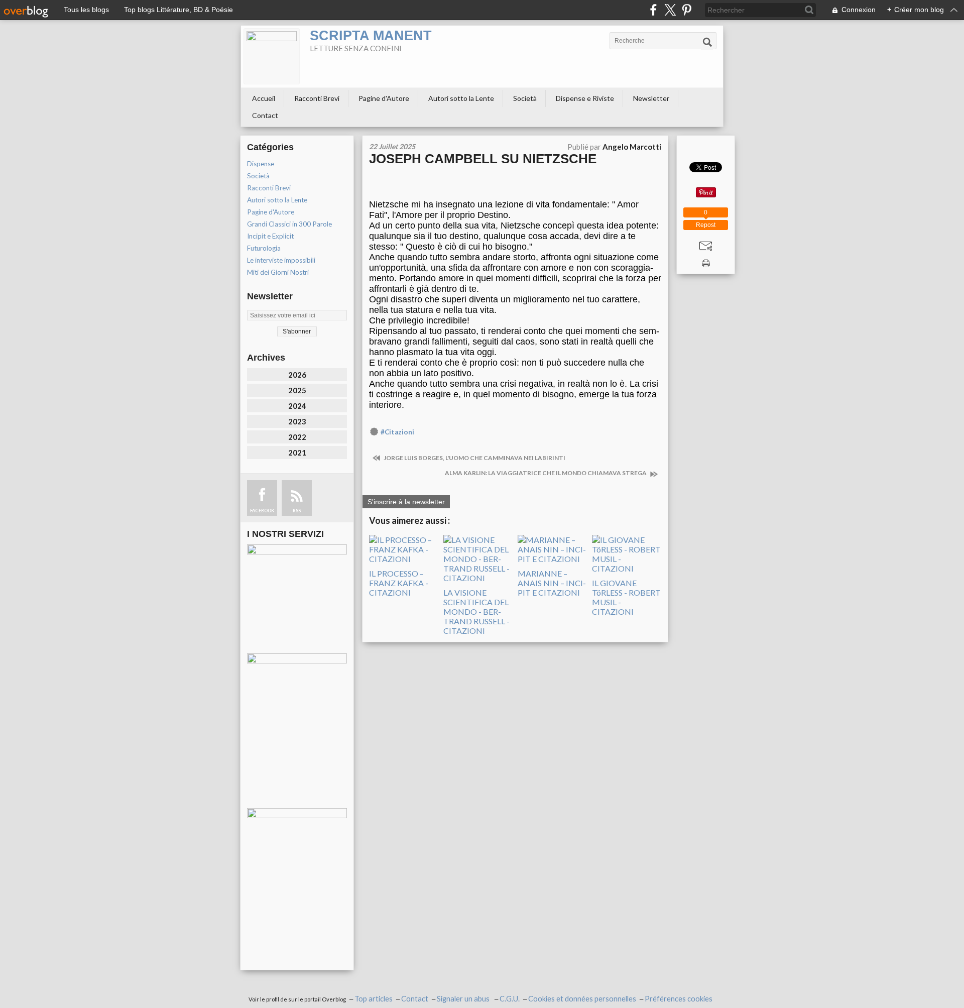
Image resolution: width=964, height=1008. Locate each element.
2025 (297, 390)
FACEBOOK (262, 510)
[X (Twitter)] (670, 10)
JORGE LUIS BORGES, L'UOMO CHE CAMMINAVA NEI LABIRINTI (474, 458)
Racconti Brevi (316, 98)
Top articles (373, 998)
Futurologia (264, 248)
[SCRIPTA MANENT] (272, 56)
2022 (297, 436)
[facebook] (653, 10)
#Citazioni (397, 432)
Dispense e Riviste (585, 98)
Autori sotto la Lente (461, 98)
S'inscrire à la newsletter (406, 502)
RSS (297, 510)
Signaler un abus (464, 998)
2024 (297, 405)
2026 (297, 374)
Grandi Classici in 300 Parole (289, 224)
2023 (297, 421)
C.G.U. (510, 998)
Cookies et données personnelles (582, 998)
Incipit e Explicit (270, 236)
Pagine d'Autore (383, 98)
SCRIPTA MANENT (371, 35)
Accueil (263, 98)
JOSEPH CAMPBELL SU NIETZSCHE (482, 158)
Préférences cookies (678, 998)
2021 (297, 452)
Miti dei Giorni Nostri (278, 272)
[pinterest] (686, 10)
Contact (265, 115)
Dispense (260, 164)
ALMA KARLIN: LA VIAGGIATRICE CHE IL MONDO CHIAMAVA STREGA (546, 473)
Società (525, 98)
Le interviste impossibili (281, 260)
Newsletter (651, 98)
